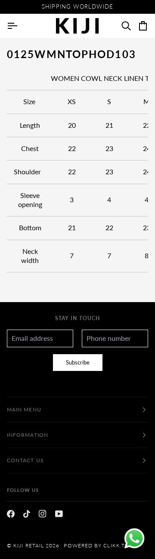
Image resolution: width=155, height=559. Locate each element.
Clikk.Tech (119, 545)
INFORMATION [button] (27, 435)
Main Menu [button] (24, 409)
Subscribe (78, 362)
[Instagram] (42, 514)
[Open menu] (20, 26)
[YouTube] (59, 514)
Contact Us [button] (25, 460)
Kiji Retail (28, 545)
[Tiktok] (26, 514)
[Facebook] (11, 514)
